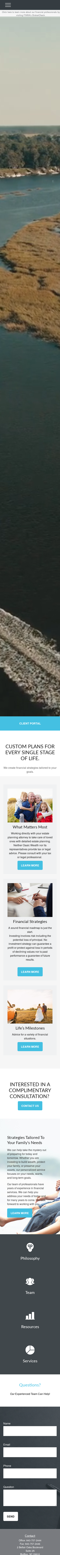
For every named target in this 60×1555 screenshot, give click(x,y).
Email (6, 1444)
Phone (7, 1466)
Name (6, 1423)
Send (10, 1516)
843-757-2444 (33, 1540)
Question (8, 1487)
